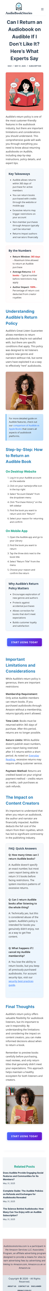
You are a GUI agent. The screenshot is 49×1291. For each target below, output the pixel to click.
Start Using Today (24, 642)
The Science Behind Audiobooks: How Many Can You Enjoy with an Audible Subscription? (23, 1212)
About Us (12, 1286)
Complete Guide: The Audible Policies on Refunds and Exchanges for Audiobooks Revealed (23, 1194)
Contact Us (23, 1286)
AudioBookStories (18, 13)
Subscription (35, 66)
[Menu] (42, 9)
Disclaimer (36, 1286)
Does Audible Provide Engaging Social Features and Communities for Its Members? (23, 1176)
